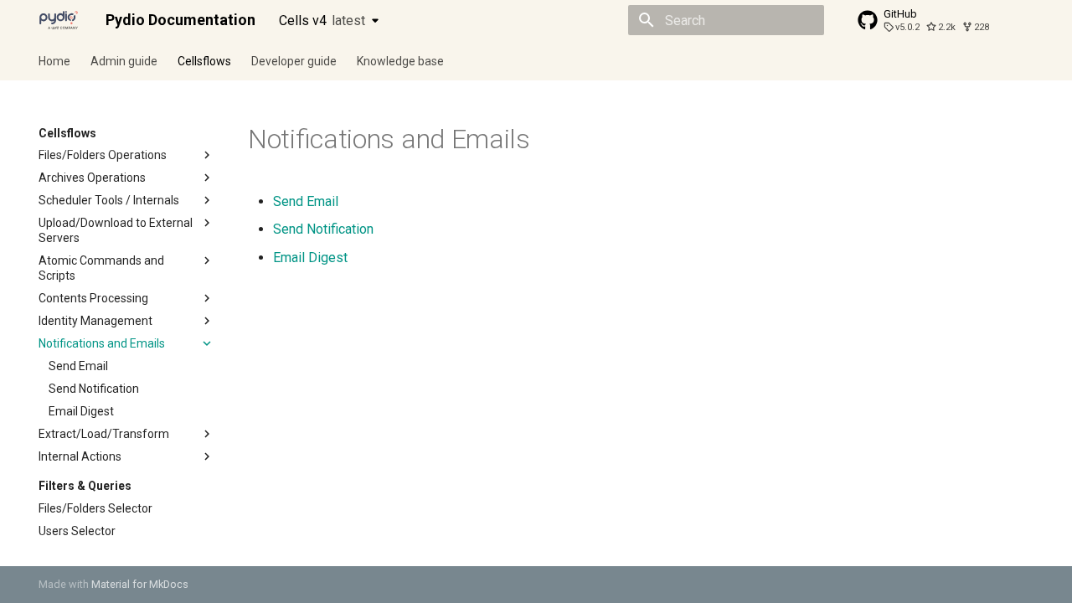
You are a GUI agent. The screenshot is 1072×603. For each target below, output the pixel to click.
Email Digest (310, 257)
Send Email (305, 201)
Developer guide (294, 61)
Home (54, 61)
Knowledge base (400, 61)
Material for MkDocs (139, 584)
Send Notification (323, 229)
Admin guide (123, 61)
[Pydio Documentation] (58, 20)
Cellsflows (204, 61)
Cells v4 (322, 20)
